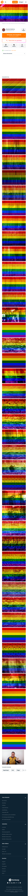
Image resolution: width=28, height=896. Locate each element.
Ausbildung (4, 809)
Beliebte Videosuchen (7, 838)
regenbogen (6, 769)
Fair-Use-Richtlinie (13, 891)
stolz (13, 769)
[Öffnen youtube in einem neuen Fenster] (19, 882)
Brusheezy (4, 800)
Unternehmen (5, 807)
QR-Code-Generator (6, 818)
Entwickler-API (5, 811)
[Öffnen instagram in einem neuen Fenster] (9, 882)
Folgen (23, 30)
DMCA (3, 829)
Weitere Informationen (7, 52)
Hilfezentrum (5, 846)
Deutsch (4, 868)
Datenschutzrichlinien (18, 890)
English (3, 861)
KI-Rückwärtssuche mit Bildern (9, 814)
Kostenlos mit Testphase (14, 35)
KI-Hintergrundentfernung (8, 816)
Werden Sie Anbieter (6, 853)
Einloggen (21, 2)
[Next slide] (23, 769)
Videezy (3, 804)
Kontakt (3, 848)
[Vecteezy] (2, 2)
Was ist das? (14, 50)
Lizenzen (4, 826)
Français (4, 870)
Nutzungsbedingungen (8, 890)
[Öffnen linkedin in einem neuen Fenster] (11, 882)
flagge (18, 769)
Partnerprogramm (6, 831)
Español (4, 863)
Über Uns (4, 850)
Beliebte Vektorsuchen (7, 833)
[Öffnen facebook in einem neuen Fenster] (7, 882)
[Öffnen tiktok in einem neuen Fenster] (15, 882)
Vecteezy (4, 802)
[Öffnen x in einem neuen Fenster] (17, 882)
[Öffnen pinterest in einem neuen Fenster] (13, 882)
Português (4, 865)
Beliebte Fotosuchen (6, 836)
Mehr (3, 872)
